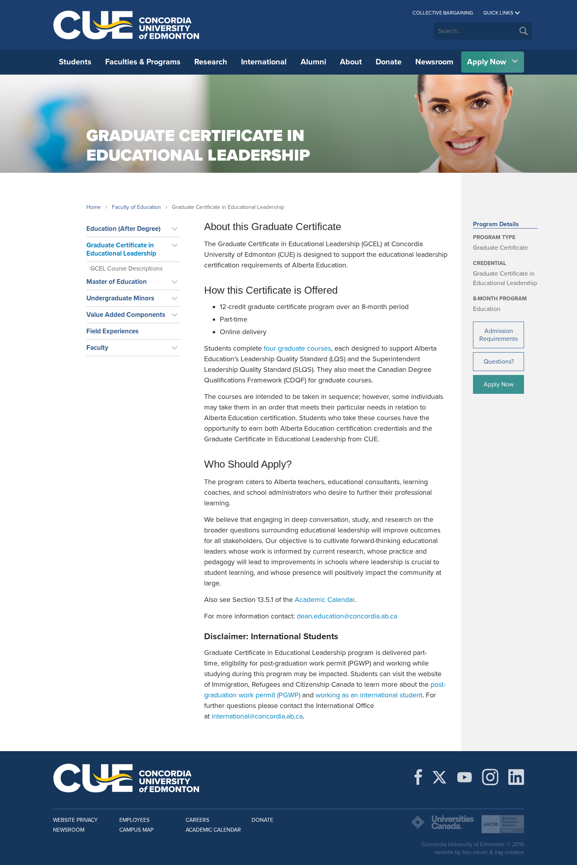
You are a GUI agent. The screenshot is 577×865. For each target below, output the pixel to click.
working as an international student (369, 695)
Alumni (313, 62)
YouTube (464, 777)
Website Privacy (75, 820)
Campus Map (136, 830)
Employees (134, 820)
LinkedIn (516, 777)
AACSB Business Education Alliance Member (503, 824)
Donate (389, 62)
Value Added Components (125, 315)
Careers (197, 820)
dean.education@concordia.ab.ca (347, 616)
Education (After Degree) (123, 229)
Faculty (97, 348)
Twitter (439, 777)
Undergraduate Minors (120, 298)
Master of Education (116, 282)
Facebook (418, 777)
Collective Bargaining (443, 13)
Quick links (498, 13)
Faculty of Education (136, 207)
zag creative (509, 852)
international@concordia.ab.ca (257, 716)
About (351, 62)
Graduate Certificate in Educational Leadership (121, 249)
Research (210, 62)
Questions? (499, 362)
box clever (475, 852)
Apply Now (486, 62)
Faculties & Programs (143, 62)
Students (75, 62)
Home (93, 207)
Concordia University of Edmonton (126, 25)
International (264, 62)
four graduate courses (297, 348)
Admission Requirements (498, 335)
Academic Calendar (324, 599)
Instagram (490, 777)
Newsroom (434, 62)
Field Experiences (112, 331)
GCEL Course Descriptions (126, 268)
